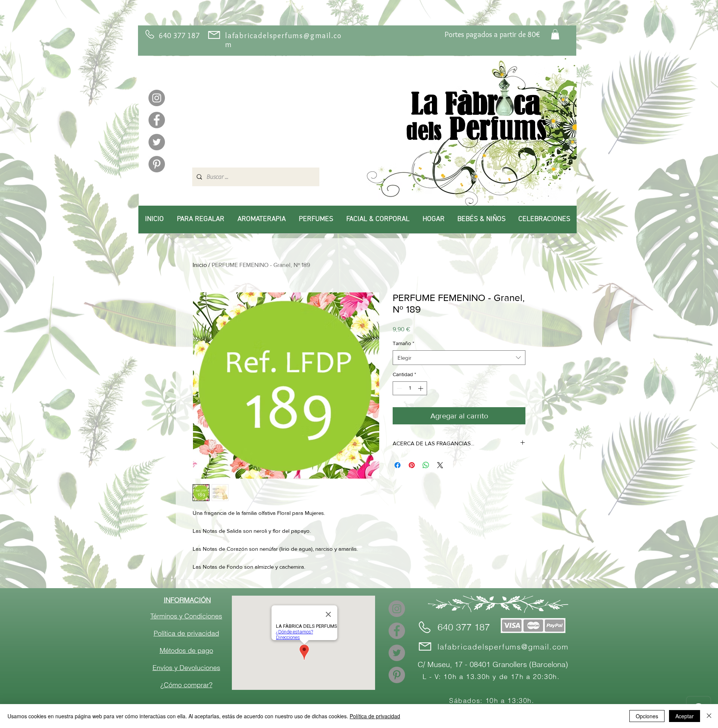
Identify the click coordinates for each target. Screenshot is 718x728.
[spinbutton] (410, 388)
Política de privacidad (375, 716)
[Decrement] (398, 388)
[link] (555, 34)
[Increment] (421, 388)
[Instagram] (156, 98)
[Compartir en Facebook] (397, 465)
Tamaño (403, 343)
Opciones (647, 716)
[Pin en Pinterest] (411, 465)
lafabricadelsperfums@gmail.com (503, 646)
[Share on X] (440, 465)
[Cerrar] (709, 716)
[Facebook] (156, 120)
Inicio (200, 265)
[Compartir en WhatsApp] (425, 465)
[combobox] (459, 357)
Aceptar (684, 716)
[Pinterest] (156, 164)
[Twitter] (156, 142)
